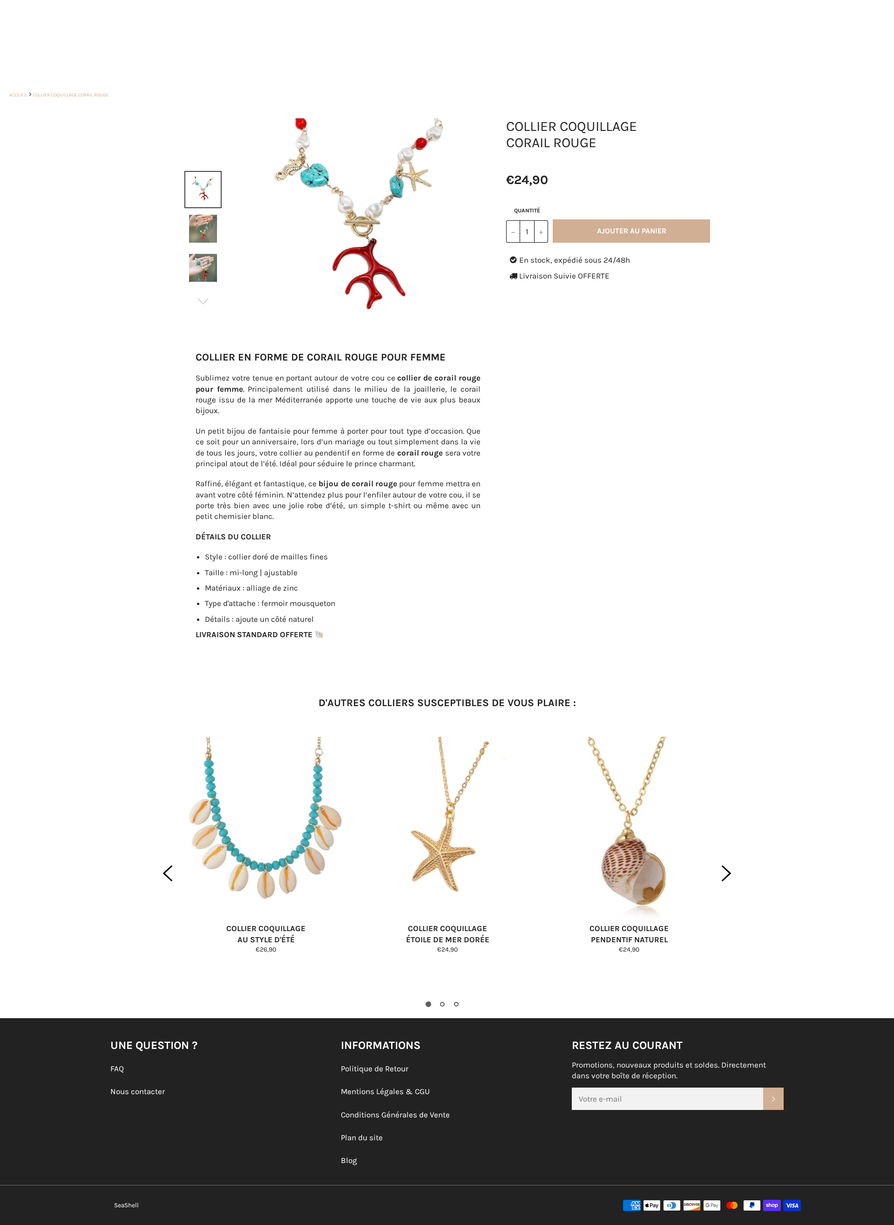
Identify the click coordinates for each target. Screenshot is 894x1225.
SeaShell (126, 1205)
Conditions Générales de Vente (395, 1114)
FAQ (117, 1068)
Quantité (527, 210)
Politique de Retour (374, 1068)
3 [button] (456, 1004)
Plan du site (362, 1137)
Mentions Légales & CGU (385, 1091)
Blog (349, 1160)
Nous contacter (137, 1091)
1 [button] (428, 1004)
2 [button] (442, 1004)
